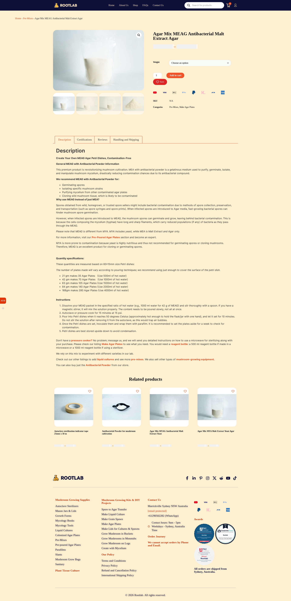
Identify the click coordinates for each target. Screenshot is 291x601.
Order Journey (156, 536)
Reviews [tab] (102, 139)
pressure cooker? (81, 340)
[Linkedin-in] (194, 478)
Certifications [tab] (84, 139)
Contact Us (158, 5)
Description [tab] (64, 139)
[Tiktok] (235, 478)
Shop (135, 5)
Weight (156, 62)
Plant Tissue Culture (67, 570)
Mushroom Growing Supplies (72, 499)
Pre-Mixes (28, 18)
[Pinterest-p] (201, 478)
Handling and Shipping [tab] (126, 139)
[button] (139, 35)
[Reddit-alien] (221, 478)
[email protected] (157, 510)
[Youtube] (228, 478)
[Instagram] (208, 478)
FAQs (145, 5)
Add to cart (175, 75)
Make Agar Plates (186, 107)
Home (111, 5)
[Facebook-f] (187, 478)
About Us (123, 5)
